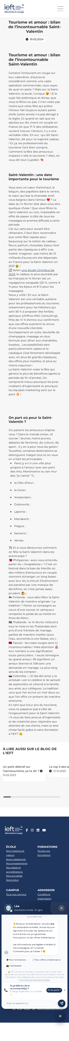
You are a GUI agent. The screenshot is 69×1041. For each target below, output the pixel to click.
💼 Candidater (14, 965)
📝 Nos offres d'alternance (46, 959)
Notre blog (12, 880)
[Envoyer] (61, 1003)
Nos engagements (16, 863)
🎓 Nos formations (16, 959)
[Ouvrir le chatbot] (60, 1016)
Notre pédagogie (16, 859)
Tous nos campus (16, 894)
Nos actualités (14, 875)
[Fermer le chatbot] (61, 908)
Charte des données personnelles (34, 980)
